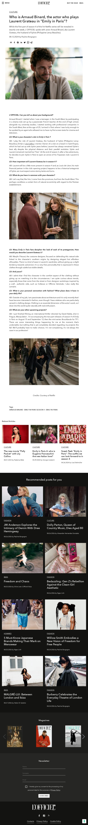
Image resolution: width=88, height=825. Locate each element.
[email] (11, 43)
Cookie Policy (55, 821)
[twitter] (24, 43)
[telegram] (31, 43)
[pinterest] (18, 43)
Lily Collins (29, 144)
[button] (83, 736)
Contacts (30, 821)
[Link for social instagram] (44, 816)
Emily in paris (52, 410)
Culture (13, 12)
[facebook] (14, 43)
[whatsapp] (28, 43)
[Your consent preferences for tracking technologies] (84, 821)
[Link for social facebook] (39, 816)
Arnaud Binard (16, 410)
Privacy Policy (55, 790)
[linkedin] (21, 43)
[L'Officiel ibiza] (44, 3)
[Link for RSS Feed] (49, 816)
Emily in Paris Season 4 (34, 410)
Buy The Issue (72, 3)
